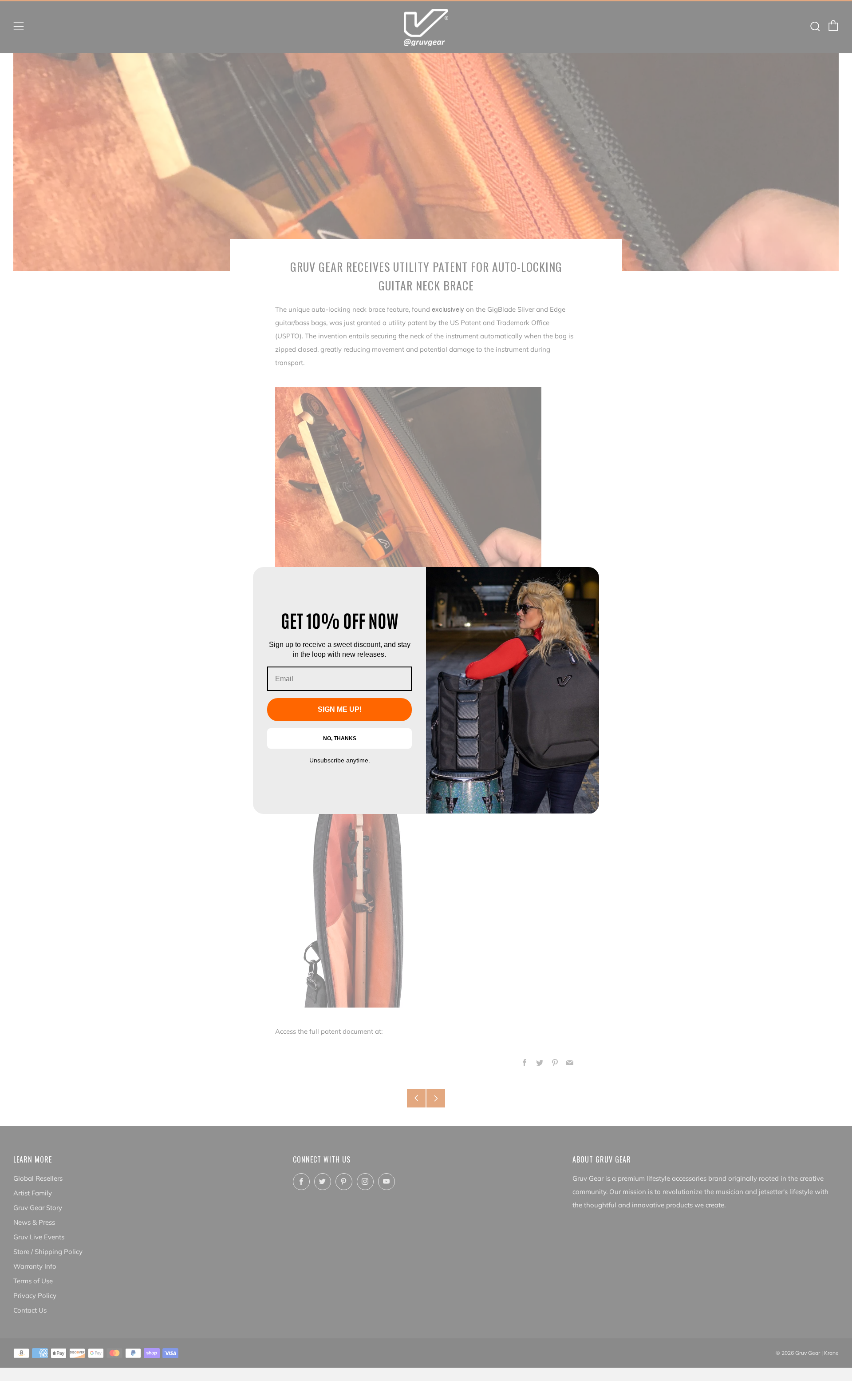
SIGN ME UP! (340, 709)
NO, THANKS (339, 738)
